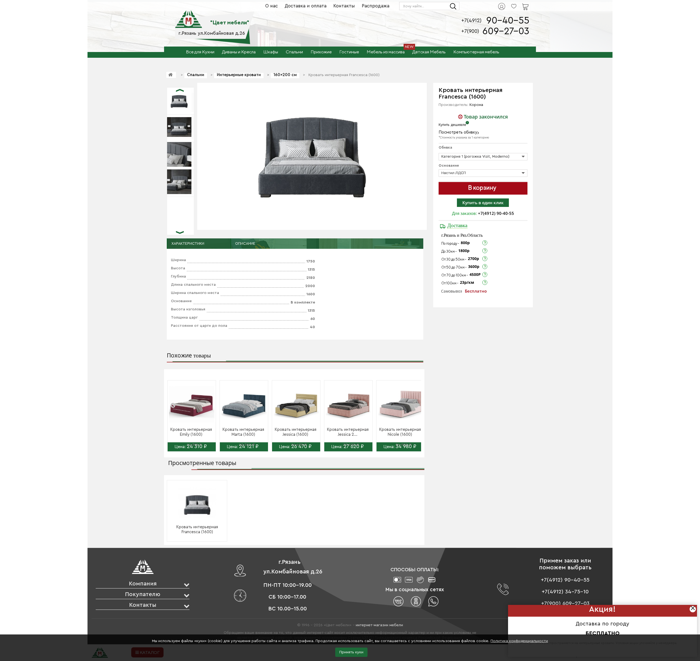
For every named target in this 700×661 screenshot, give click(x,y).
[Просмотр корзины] (518, 3)
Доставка (457, 225)
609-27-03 (505, 31)
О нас (271, 6)
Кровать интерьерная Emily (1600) (191, 432)
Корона (476, 105)
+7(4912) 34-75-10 (565, 591)
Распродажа (375, 6)
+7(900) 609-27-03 (565, 603)
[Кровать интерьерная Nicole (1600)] (401, 404)
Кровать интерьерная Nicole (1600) (400, 432)
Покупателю (142, 594)
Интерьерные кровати (239, 75)
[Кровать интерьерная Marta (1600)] (244, 404)
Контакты (344, 6)
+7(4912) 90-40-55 (496, 213)
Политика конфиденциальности (519, 641)
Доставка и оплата (305, 6)
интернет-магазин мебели (379, 625)
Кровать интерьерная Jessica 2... (348, 432)
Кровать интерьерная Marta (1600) (243, 432)
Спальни (195, 75)
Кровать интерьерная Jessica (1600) (295, 432)
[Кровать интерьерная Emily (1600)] (192, 404)
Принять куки (351, 652)
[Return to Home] (171, 74)
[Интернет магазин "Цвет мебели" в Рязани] (188, 16)
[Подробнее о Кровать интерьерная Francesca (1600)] (197, 502)
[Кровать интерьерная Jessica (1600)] (296, 404)
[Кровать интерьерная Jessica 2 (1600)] (348, 404)
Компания (143, 584)
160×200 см (285, 75)
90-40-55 (507, 20)
